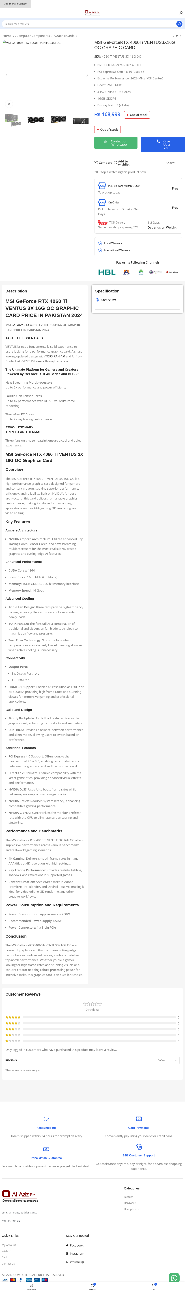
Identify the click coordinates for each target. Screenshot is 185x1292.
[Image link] (20, 1196)
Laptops (129, 1196)
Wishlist (6, 1251)
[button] (6, 75)
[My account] (181, 13)
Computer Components (33, 36)
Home (7, 36)
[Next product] (180, 36)
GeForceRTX (20, 325)
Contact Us (8, 1263)
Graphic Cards (65, 36)
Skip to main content (15, 3)
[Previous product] (173, 36)
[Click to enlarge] (9, 104)
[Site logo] (92, 13)
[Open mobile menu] (3, 13)
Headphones (131, 1209)
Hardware (130, 1203)
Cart (4, 1257)
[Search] (179, 24)
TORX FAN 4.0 (55, 356)
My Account (9, 1245)
